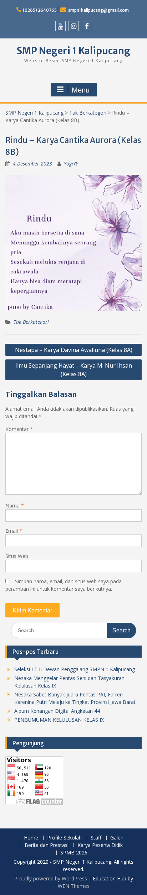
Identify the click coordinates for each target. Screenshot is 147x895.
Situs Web (16, 556)
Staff (96, 838)
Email (13, 530)
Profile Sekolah (64, 838)
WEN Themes (74, 886)
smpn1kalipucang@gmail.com (98, 10)
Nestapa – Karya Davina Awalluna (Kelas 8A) (73, 350)
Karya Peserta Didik (100, 845)
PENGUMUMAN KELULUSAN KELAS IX (59, 719)
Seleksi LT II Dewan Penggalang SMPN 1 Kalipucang (74, 669)
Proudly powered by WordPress (50, 878)
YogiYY (71, 163)
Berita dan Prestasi (47, 845)
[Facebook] (87, 26)
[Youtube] (60, 26)
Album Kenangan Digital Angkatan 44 (57, 710)
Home (31, 838)
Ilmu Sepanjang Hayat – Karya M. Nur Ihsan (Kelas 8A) (73, 370)
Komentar (19, 429)
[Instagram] (74, 26)
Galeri (116, 838)
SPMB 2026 (73, 853)
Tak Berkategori (87, 112)
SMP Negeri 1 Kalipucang (73, 51)
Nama (14, 505)
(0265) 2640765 (40, 10)
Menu (81, 90)
